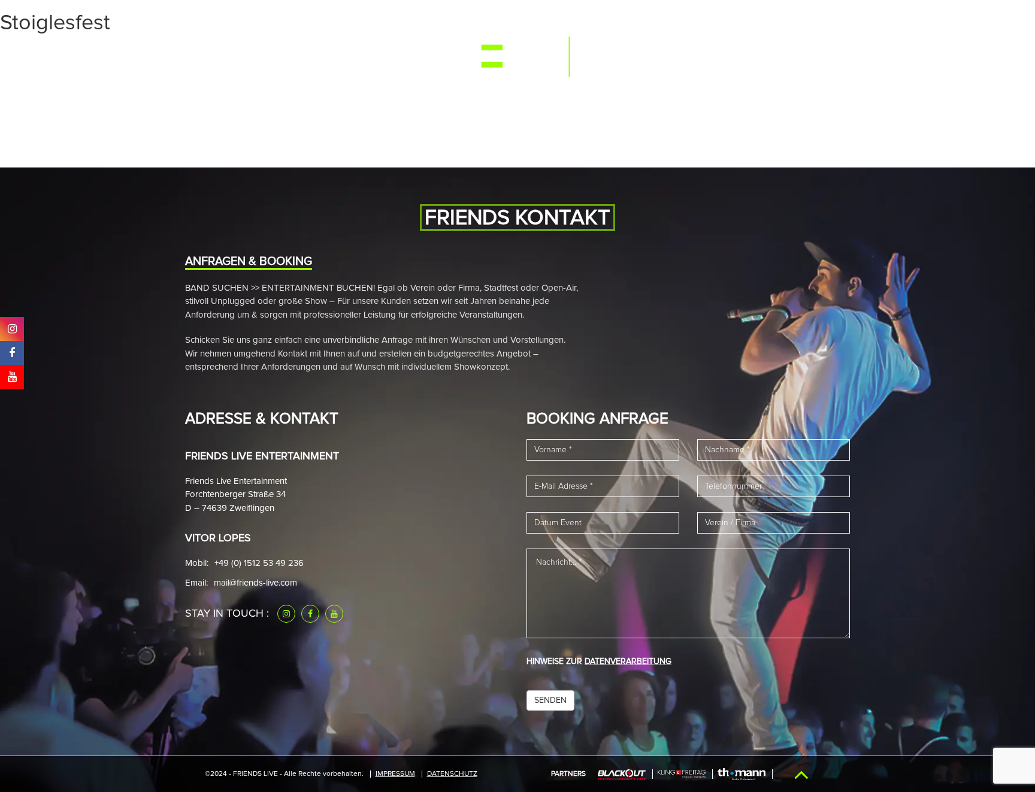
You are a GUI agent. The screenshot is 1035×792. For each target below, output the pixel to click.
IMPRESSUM (395, 774)
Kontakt (803, 55)
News (392, 55)
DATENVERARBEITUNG (628, 661)
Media (310, 55)
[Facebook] (310, 614)
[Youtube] (334, 614)
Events (264, 55)
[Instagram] (286, 614)
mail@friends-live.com (255, 582)
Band (352, 55)
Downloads (738, 55)
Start (218, 55)
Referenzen (666, 55)
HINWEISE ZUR (598, 661)
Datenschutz (452, 774)
